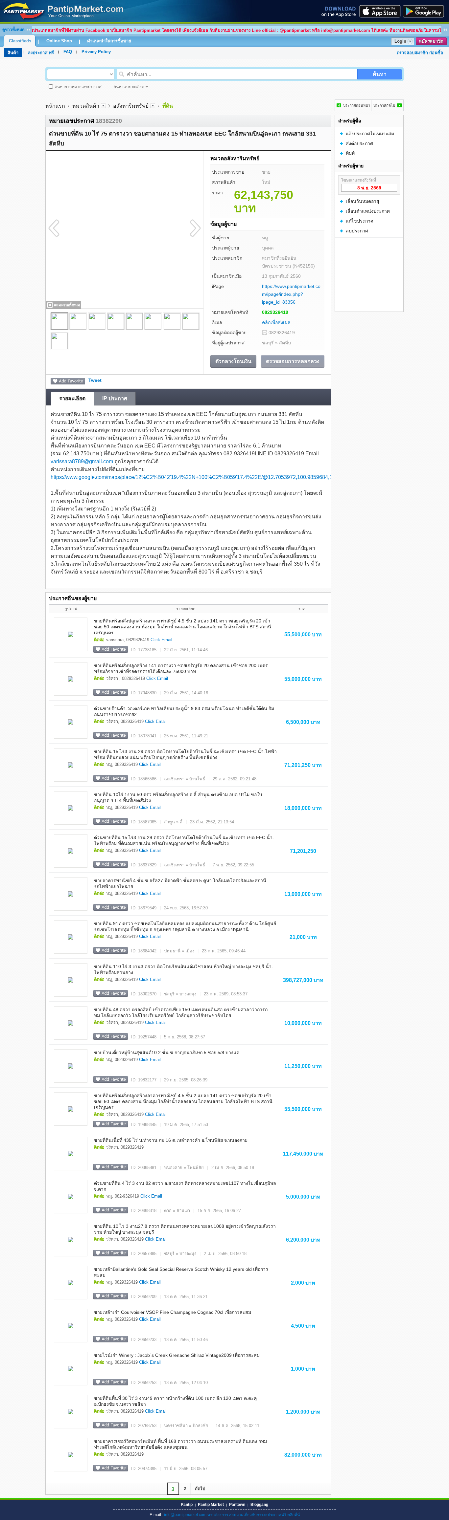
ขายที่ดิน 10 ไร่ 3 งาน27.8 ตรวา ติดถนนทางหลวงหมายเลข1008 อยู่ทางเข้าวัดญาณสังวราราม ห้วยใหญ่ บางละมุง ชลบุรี (185, 1229)
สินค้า (13, 52)
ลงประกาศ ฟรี (41, 52)
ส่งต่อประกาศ (359, 143)
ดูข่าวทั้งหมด (13, 29)
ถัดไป (200, 1488)
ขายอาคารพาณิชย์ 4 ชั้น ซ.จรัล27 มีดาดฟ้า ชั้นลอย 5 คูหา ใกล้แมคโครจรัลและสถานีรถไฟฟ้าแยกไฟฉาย (180, 883)
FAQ (67, 51)
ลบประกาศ (357, 230)
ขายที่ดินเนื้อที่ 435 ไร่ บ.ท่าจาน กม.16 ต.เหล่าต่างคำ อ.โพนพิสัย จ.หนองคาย (171, 1140)
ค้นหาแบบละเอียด (128, 86)
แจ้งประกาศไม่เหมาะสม (370, 133)
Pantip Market (211, 1504)
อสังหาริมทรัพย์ (131, 106)
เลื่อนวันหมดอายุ (362, 201)
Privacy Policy (96, 51)
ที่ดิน (167, 106)
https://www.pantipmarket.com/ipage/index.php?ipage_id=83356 (291, 294)
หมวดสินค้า (85, 106)
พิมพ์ (350, 153)
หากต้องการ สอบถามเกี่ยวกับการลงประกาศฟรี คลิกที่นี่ (253, 1514)
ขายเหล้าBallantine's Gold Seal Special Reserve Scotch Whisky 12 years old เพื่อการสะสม (181, 1272)
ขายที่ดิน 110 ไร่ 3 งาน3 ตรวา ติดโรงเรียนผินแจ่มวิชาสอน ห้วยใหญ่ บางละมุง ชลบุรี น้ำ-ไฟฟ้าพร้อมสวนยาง (183, 969)
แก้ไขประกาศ (359, 221)
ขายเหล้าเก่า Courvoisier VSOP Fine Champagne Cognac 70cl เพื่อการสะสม (172, 1312)
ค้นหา (380, 74)
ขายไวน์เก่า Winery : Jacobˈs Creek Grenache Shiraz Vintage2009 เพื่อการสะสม (177, 1355)
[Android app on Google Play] (425, 11)
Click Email (161, 639)
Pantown (237, 1504)
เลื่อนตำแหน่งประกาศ (368, 211)
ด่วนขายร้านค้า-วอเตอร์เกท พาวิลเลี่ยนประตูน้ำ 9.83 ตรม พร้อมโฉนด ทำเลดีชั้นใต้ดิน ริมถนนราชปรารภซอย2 (184, 711)
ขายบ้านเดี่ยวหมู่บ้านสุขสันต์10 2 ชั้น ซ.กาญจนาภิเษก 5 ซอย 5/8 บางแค (166, 1052)
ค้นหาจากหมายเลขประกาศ (78, 86)
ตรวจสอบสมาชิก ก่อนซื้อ (420, 52)
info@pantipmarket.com (185, 1514)
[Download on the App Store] (379, 11)
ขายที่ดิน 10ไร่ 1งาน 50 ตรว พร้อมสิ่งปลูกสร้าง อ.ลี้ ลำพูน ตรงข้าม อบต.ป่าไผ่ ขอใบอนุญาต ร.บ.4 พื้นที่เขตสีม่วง (178, 797)
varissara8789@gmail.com (82, 461)
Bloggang (259, 1504)
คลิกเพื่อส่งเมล (276, 322)
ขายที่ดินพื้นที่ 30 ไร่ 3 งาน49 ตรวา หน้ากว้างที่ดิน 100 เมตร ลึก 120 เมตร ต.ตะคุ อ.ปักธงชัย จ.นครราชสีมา (175, 1401)
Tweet (95, 380)
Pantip (187, 1504)
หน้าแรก (55, 106)
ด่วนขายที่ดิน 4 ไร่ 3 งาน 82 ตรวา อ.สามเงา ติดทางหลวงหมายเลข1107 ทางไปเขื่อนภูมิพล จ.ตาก (185, 1186)
